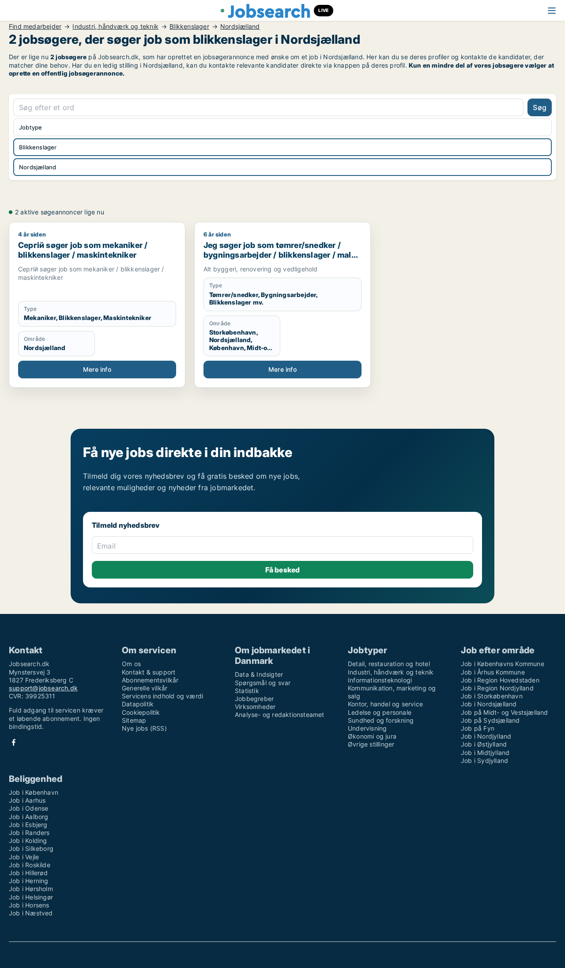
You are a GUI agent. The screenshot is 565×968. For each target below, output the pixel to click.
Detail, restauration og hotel (389, 663)
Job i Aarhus (27, 800)
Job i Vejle (24, 857)
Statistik (247, 690)
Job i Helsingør (31, 897)
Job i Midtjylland (485, 752)
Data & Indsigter (259, 674)
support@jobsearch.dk (43, 688)
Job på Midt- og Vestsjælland (504, 712)
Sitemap (134, 720)
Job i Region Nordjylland (497, 688)
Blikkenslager (189, 26)
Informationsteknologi (380, 680)
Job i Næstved (31, 913)
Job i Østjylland (484, 744)
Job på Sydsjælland (490, 720)
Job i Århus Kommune (493, 672)
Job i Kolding (28, 840)
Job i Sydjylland (484, 760)
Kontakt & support (148, 672)
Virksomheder (255, 706)
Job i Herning (29, 880)
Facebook (14, 742)
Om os (131, 663)
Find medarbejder (35, 26)
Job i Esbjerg (28, 824)
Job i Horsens (29, 905)
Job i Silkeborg (31, 848)
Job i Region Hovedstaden (500, 680)
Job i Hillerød (28, 873)
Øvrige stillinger (371, 744)
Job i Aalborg (29, 816)
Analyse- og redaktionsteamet (279, 714)
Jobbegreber (254, 698)
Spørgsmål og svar (262, 682)
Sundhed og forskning (381, 720)
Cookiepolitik (141, 712)
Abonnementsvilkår (150, 680)
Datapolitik (138, 704)
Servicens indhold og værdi (162, 696)
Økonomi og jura (372, 736)
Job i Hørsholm (31, 888)
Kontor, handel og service (385, 704)
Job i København (33, 792)
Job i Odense (28, 808)
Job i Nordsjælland (489, 704)
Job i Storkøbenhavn (492, 696)
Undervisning (367, 728)
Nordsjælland (240, 26)
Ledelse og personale (379, 712)
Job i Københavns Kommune (502, 663)
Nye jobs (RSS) (144, 728)
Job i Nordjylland (486, 736)
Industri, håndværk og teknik (115, 26)
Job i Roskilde (29, 865)
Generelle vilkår (144, 688)
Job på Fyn (477, 728)
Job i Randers (29, 832)
